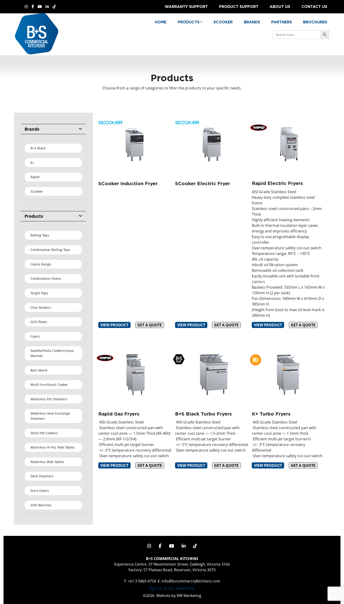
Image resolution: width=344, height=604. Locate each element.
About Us (280, 6)
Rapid (35, 177)
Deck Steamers (42, 476)
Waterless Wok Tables (47, 462)
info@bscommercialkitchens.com (191, 581)
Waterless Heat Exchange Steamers (50, 416)
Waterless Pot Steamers (48, 399)
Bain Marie (39, 370)
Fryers (35, 336)
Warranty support (186, 6)
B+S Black (37, 148)
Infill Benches (40, 505)
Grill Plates (38, 322)
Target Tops (39, 293)
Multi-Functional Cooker (49, 384)
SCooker (36, 191)
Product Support (238, 6)
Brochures (315, 22)
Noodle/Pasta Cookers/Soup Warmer (52, 353)
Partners (281, 22)
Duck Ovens (39, 490)
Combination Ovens (45, 278)
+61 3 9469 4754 (142, 581)
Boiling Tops (39, 235)
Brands (252, 22)
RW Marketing (189, 595)
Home (160, 22)
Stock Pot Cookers (44, 433)
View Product (114, 325)
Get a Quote (149, 325)
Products (34, 216)
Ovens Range (40, 264)
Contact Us (314, 6)
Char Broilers (40, 307)
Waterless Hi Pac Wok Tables (52, 447)
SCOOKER (223, 22)
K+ (32, 162)
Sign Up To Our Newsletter (172, 588)
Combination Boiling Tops (50, 249)
